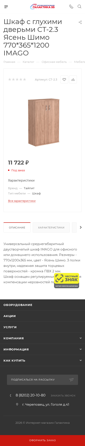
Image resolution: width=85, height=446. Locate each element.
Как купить (14, 360)
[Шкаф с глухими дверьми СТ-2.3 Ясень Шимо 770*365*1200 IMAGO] (42, 121)
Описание (17, 227)
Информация (16, 349)
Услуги (10, 327)
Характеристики (51, 227)
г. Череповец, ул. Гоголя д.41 (45, 404)
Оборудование (17, 305)
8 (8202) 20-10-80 (31, 395)
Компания (13, 338)
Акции (9, 316)
